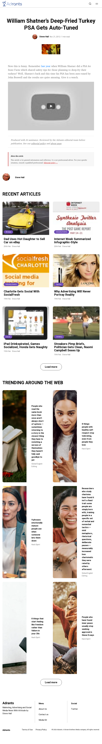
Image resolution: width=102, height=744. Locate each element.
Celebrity (59, 337)
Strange (8, 232)
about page (56, 143)
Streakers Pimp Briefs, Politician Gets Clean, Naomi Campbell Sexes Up (73, 347)
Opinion (58, 284)
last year (46, 66)
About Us (43, 709)
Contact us (43, 714)
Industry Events (61, 232)
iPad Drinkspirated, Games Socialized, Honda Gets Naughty (26, 345)
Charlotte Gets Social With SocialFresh (21, 293)
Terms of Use (27, 730)
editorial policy (38, 143)
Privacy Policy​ (41, 730)
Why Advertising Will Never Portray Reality (72, 293)
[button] (97, 3)
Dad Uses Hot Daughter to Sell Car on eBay (24, 240)
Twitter (74, 709)
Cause (8, 337)
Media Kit (43, 720)
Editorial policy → (51, 163)
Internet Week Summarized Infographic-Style (72, 240)
